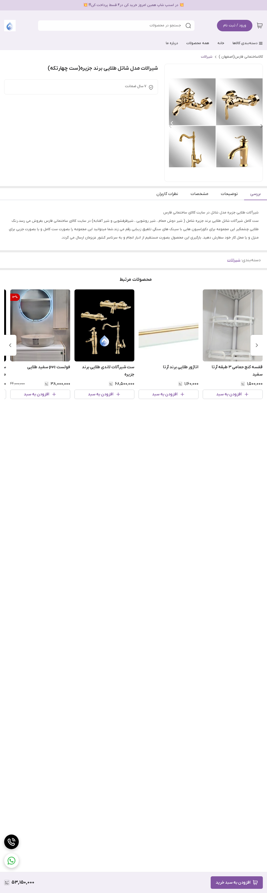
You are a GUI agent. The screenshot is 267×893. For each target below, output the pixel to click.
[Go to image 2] (216, 176)
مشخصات (199, 194)
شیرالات (207, 56)
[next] (10, 345)
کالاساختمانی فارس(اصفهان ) (241, 56)
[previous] (257, 345)
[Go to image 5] (203, 176)
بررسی (255, 194)
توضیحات (229, 194)
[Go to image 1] (222, 176)
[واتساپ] (11, 860)
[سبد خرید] (260, 25)
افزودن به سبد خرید (233, 882)
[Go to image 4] (207, 176)
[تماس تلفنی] (11, 842)
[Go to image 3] (211, 176)
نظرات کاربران (167, 194)
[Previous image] (172, 123)
